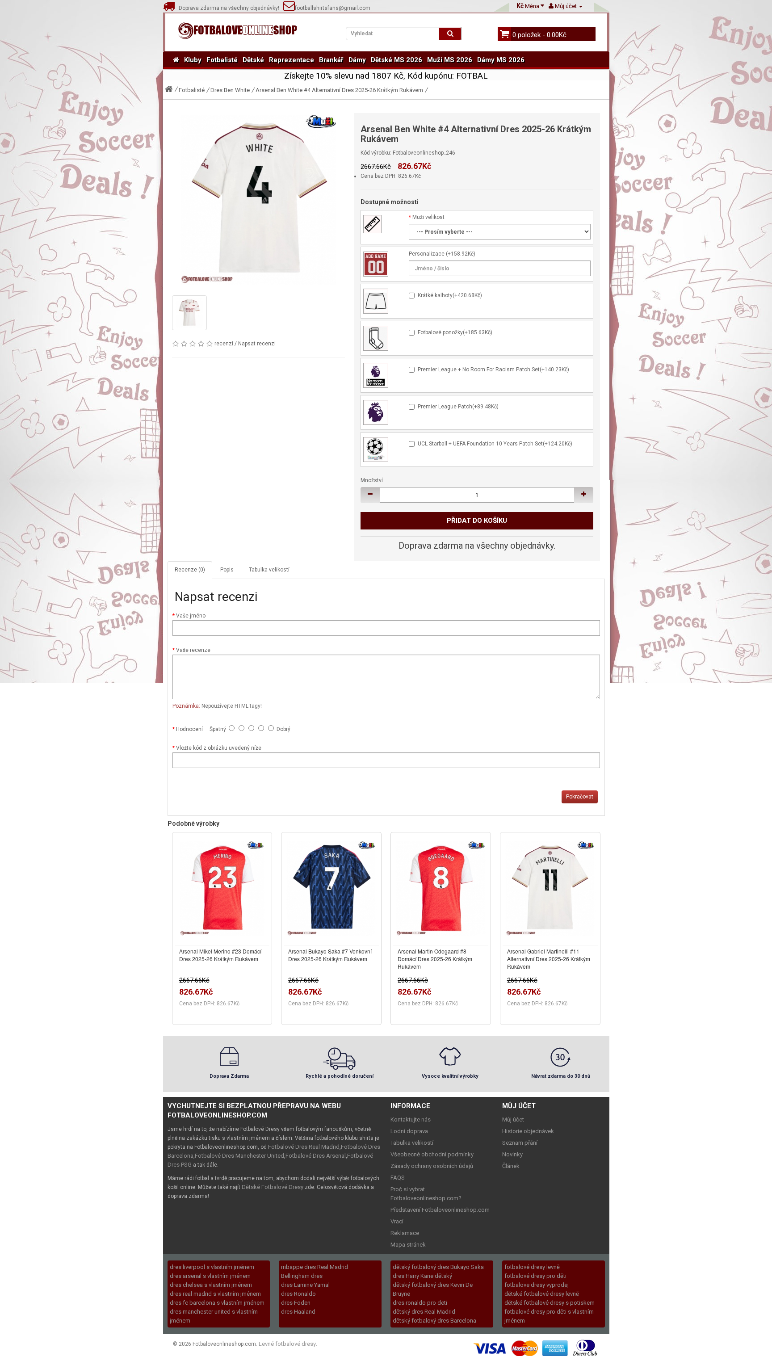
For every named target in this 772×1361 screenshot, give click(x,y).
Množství (372, 480)
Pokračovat (579, 797)
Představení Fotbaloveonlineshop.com (440, 1209)
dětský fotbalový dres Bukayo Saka (438, 1267)
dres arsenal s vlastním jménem (210, 1276)
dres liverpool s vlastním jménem (212, 1267)
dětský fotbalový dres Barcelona (434, 1320)
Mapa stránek (408, 1244)
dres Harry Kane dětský (422, 1276)
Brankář (331, 60)
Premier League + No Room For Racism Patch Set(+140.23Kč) (493, 369)
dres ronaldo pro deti (420, 1302)
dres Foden (295, 1302)
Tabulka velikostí (269, 570)
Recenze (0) (190, 570)
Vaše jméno (191, 616)
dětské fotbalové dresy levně (541, 1293)
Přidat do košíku (477, 521)
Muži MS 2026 (449, 60)
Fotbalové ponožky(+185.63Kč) (455, 332)
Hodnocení (189, 729)
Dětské (253, 60)
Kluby (192, 60)
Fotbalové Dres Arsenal (315, 1155)
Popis (227, 570)
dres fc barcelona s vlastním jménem (217, 1302)
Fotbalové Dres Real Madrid (304, 1146)
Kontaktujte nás (410, 1119)
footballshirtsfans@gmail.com (332, 8)
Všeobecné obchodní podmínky (432, 1154)
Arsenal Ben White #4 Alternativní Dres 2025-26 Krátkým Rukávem (339, 90)
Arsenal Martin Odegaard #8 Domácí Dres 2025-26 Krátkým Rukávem (435, 958)
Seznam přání (519, 1142)
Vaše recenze (193, 650)
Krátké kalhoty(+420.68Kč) (450, 295)
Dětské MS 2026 (396, 60)
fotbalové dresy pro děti (535, 1276)
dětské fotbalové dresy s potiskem (549, 1302)
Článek (511, 1166)
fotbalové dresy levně (532, 1267)
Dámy (357, 60)
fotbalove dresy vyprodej (536, 1284)
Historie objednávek (528, 1131)
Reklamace (404, 1233)
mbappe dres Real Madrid (314, 1267)
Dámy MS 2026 (500, 60)
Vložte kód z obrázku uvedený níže (218, 748)
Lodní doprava (409, 1131)
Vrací (396, 1221)
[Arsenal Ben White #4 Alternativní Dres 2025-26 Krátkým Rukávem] (258, 199)
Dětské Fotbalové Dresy (272, 1187)
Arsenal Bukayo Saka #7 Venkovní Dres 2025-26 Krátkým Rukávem (330, 954)
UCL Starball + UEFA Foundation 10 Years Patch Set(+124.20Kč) (495, 444)
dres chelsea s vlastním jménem (211, 1284)
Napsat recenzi (257, 343)
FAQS (397, 1177)
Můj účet (513, 1119)
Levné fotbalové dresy (287, 1343)
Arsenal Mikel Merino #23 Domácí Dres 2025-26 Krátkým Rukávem (220, 954)
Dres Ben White (230, 90)
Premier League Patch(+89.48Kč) (458, 406)
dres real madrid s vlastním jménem (215, 1293)
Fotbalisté (222, 60)
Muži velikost (428, 217)
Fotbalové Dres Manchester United (239, 1155)
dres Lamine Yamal (305, 1284)
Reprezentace (291, 60)
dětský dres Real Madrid (424, 1311)
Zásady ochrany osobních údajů (431, 1166)
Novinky (512, 1154)
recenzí (223, 343)
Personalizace (427, 254)
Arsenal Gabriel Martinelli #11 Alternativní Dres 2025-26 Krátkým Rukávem (548, 958)
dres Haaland (298, 1311)
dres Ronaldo (298, 1293)
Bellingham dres (302, 1276)
